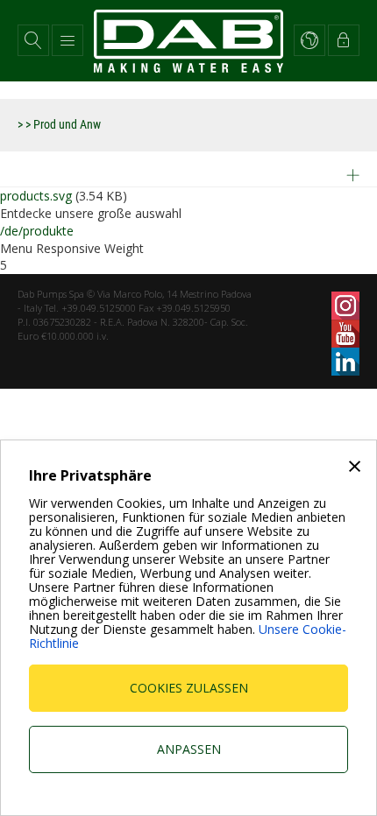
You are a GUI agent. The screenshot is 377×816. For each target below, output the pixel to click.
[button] (33, 40)
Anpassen (189, 749)
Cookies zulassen (189, 687)
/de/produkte (37, 230)
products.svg (36, 195)
